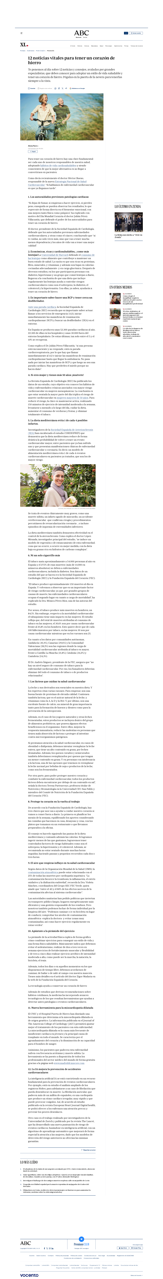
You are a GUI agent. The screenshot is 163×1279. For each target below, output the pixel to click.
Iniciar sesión (137, 33)
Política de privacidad (62, 1255)
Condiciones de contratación (73, 1258)
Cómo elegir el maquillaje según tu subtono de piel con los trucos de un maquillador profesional (133, 300)
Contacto (51, 1255)
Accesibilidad (111, 1255)
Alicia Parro (32, 146)
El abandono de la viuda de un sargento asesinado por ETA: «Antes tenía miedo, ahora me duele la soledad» (59, 1170)
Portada (22, 50)
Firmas (126, 46)
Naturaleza (94, 46)
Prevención (50, 51)
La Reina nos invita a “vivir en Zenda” (128, 236)
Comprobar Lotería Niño (32, 1265)
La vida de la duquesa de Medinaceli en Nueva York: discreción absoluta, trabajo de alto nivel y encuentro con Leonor (133, 333)
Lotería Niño (45, 1265)
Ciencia (86, 46)
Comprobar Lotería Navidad (59, 1265)
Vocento (31, 1255)
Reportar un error (89, 1150)
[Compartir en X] (62, 88)
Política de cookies (76, 1255)
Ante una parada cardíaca (42, 307)
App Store (124, 1248)
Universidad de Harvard (54, 255)
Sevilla (85, 37)
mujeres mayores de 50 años (72, 397)
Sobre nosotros (41, 1255)
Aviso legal (101, 1255)
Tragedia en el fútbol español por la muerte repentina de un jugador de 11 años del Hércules (56, 1185)
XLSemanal (30, 50)
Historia (79, 46)
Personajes (108, 46)
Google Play (137, 1248)
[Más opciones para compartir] (66, 88)
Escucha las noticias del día (129, 1265)
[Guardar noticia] (31, 88)
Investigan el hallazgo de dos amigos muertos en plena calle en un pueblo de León (56, 1181)
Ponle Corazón (40, 50)
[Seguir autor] (33, 151)
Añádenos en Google (78, 88)
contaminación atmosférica (43, 872)
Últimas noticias (107, 1265)
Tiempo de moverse (137, 46)
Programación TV (95, 1265)
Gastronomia (118, 46)
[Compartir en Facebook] (59, 88)
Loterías (116, 1265)
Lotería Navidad (74, 1265)
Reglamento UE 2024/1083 (125, 1255)
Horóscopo (84, 1265)
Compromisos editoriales (91, 1258)
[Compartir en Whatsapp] (55, 88)
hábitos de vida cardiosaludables (58, 165)
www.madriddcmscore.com (69, 1063)
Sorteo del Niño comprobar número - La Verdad (86, 1268)
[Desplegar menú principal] (21, 33)
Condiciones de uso (90, 1255)
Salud (101, 46)
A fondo (72, 46)
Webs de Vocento (136, 1275)
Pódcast (104, 1268)
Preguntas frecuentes (63, 1268)
